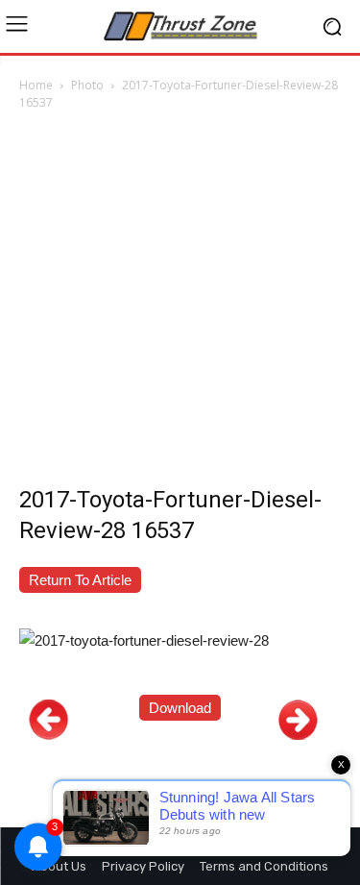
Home (36, 85)
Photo (87, 85)
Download (180, 708)
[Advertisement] (180, 303)
